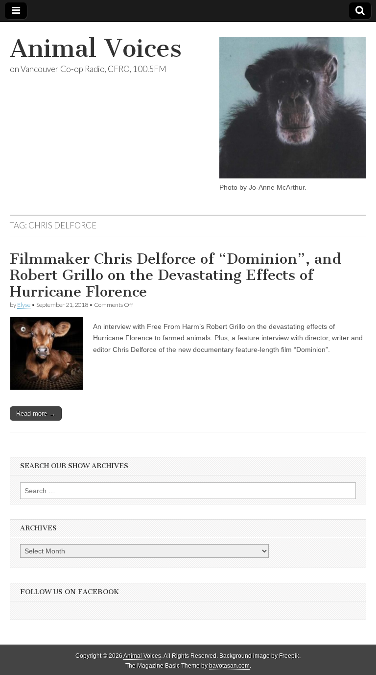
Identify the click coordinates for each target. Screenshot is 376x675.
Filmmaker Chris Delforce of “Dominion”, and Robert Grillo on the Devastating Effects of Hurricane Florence (176, 275)
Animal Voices (96, 48)
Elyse (23, 304)
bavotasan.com (229, 665)
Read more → (35, 413)
